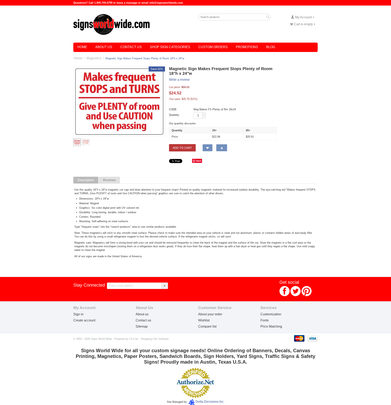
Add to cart (182, 147)
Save (198, 160)
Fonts (264, 320)
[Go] (164, 286)
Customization (270, 314)
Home (82, 47)
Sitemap (142, 326)
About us (142, 314)
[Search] (268, 17)
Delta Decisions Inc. (210, 401)
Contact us (143, 320)
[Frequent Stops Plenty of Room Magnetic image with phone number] (119, 101)
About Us (103, 47)
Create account (84, 320)
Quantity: (174, 114)
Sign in (78, 314)
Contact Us (131, 47)
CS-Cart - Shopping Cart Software (149, 338)
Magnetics (94, 58)
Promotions (247, 47)
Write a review (179, 79)
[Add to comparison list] (221, 147)
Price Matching (271, 326)
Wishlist (204, 320)
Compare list (207, 326)
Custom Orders (213, 47)
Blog (270, 47)
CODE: (173, 109)
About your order (210, 314)
